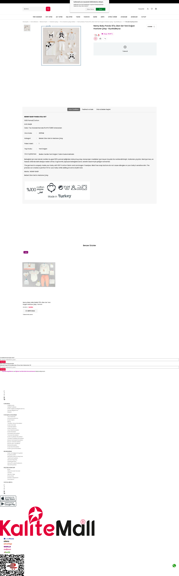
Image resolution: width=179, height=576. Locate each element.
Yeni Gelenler (11, 416)
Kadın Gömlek (11, 425)
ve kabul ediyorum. (23, 371)
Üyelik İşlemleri (11, 461)
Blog (8, 469)
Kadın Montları (11, 431)
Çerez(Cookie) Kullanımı (14, 463)
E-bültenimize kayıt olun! (7, 357)
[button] (148, 9)
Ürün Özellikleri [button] (74, 109)
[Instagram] (4, 394)
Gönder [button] (2, 362)
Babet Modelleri (12, 445)
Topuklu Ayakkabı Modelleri (15, 438)
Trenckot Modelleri (13, 435)
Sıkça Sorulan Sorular (13, 471)
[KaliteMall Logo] (89, 521)
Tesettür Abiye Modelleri (14, 423)
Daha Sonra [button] (90, 9)
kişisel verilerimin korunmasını (25, 371)
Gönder (2, 369)
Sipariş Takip (11, 474)
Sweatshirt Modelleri (13, 433)
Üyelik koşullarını (7, 371)
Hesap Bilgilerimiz (12, 410)
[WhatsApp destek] (174, 566)
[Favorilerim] (152, 9)
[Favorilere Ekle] (96, 39)
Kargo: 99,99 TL (108, 34)
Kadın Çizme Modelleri (14, 448)
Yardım (9, 472)
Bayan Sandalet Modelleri (15, 440)
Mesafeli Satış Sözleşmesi (15, 456)
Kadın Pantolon (12, 428)
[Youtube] (4, 399)
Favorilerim (10, 479)
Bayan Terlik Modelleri (14, 442)
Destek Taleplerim (12, 477)
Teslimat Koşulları (12, 458)
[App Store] (89, 498)
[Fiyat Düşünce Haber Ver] (105, 39)
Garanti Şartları (12, 465)
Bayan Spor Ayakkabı (13, 443)
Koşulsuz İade (11, 455)
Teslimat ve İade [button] (87, 109)
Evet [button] (100, 9)
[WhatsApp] (4, 396)
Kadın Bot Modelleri (13, 447)
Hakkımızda (10, 405)
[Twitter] (4, 393)
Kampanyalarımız (12, 418)
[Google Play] (89, 504)
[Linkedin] (4, 398)
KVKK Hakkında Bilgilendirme (16, 408)
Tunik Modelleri (11, 426)
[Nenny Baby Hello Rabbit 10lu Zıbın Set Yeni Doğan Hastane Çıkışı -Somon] (38, 274)
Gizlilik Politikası (11, 407)
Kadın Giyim (11, 420)
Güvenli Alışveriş (12, 460)
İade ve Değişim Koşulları (15, 453)
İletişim (9, 412)
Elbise (9, 421)
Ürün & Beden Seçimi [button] (103, 109)
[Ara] (48, 9)
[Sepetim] (156, 9)
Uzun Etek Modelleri (13, 430)
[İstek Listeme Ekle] (100, 39)
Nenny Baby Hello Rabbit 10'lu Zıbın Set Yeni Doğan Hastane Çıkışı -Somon (36, 303)
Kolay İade (10, 476)
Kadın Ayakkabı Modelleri (15, 437)
